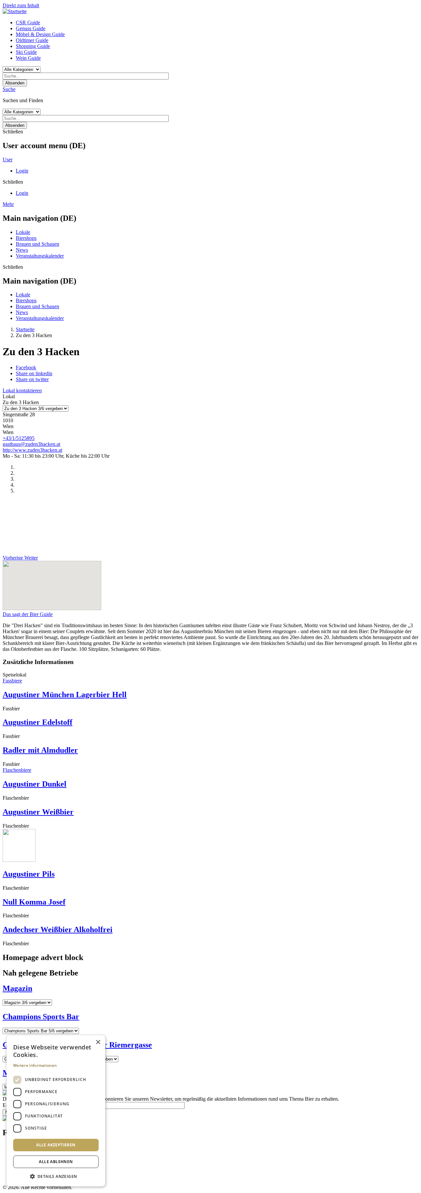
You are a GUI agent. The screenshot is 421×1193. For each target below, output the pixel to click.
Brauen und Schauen (37, 244)
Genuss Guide (30, 28)
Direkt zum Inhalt (21, 5)
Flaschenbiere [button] (17, 770)
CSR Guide (28, 22)
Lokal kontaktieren (22, 390)
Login (22, 170)
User (7, 159)
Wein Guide (28, 58)
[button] (56, 1176)
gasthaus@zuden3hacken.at (31, 444)
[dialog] (56, 1110)
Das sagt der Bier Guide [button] (28, 614)
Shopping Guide (33, 46)
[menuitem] (217, 23)
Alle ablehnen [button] (56, 1161)
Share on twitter (32, 379)
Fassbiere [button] (12, 680)
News (22, 250)
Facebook (26, 367)
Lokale (23, 232)
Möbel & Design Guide (40, 34)
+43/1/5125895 (19, 438)
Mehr (8, 204)
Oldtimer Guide (32, 40)
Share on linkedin (34, 373)
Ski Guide (26, 52)
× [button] (97, 1042)
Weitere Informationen (35, 1065)
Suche (9, 89)
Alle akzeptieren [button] (55, 1145)
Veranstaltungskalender (40, 256)
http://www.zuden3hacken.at (32, 450)
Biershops (26, 238)
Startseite (25, 329)
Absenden (14, 82)
